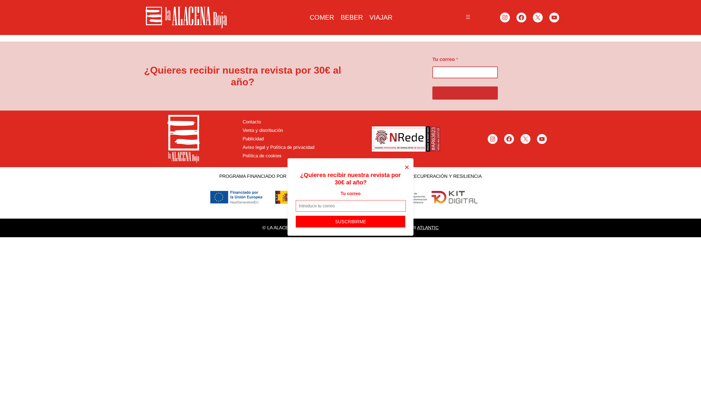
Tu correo (351, 193)
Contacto (252, 121)
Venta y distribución (263, 130)
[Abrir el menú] (468, 17)
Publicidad (253, 138)
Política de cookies (262, 155)
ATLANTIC (428, 227)
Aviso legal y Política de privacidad (278, 147)
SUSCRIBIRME (350, 221)
